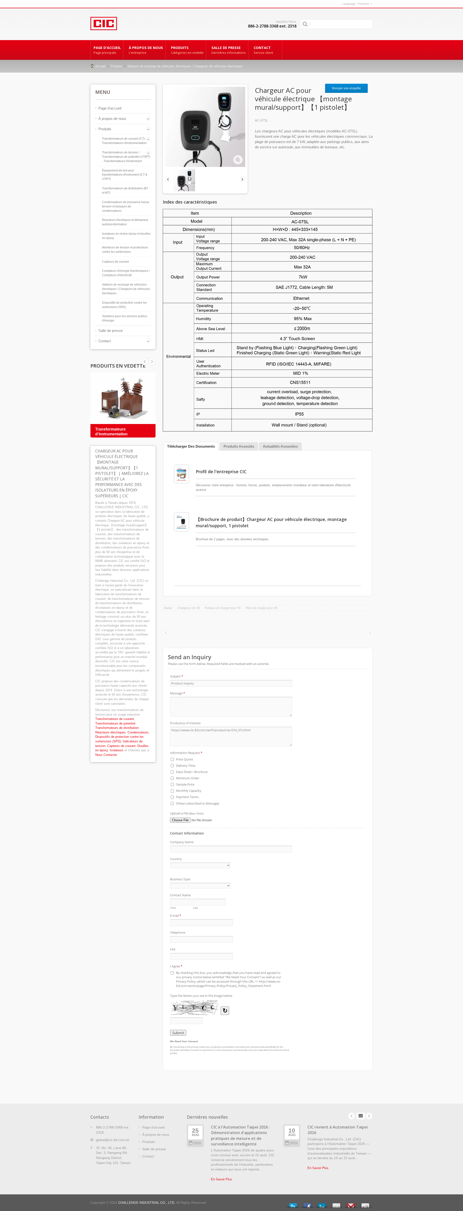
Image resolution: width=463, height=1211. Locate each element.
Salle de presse (228, 50)
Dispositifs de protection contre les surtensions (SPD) (124, 305)
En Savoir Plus (221, 1179)
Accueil (100, 66)
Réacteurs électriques (110, 732)
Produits (187, 50)
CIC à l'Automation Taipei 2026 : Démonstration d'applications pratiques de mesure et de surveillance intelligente (240, 1135)
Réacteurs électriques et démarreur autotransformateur (125, 222)
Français (363, 4)
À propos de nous (146, 50)
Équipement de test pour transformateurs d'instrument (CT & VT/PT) (124, 175)
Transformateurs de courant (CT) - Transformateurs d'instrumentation (124, 141)
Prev (152, 361)
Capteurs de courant (115, 261)
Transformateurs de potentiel (115, 723)
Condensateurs (138, 732)
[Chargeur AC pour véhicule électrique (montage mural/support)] (238, 159)
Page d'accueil (107, 50)
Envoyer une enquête (346, 88)
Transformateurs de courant (114, 719)
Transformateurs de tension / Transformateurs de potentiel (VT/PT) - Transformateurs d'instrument (126, 157)
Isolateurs (116, 750)
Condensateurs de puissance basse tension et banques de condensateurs (125, 206)
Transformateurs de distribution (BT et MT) (125, 190)
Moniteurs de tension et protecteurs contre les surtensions (125, 249)
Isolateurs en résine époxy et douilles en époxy (126, 236)
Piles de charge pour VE (262, 608)
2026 (197, 1143)
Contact (263, 50)
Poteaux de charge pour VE (223, 608)
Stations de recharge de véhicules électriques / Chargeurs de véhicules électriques (185, 66)
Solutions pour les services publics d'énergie (124, 318)
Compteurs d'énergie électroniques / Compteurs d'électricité (126, 273)
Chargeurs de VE (188, 608)
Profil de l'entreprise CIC (221, 471)
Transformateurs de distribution (117, 728)
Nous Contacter (106, 755)
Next (144, 361)
